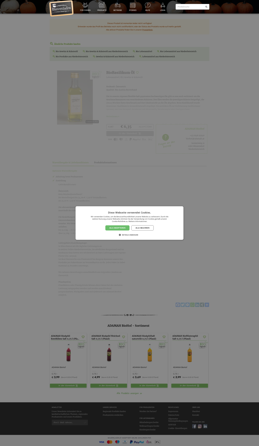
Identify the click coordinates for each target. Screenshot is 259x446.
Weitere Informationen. (137, 221)
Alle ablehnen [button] (142, 228)
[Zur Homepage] (61, 8)
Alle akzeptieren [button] (117, 228)
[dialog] (129, 223)
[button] (129, 234)
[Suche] (206, 6)
